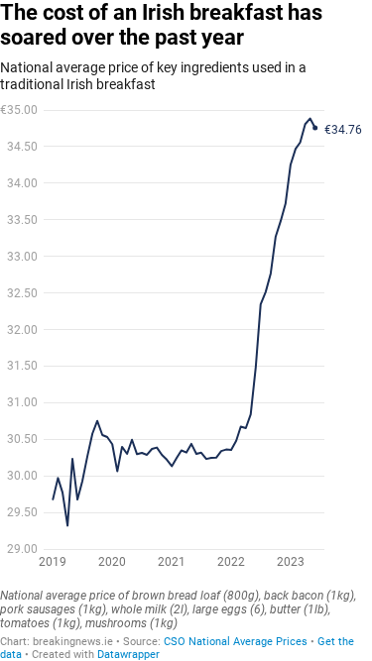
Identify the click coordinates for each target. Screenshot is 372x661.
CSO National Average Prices (237, 641)
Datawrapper (128, 654)
